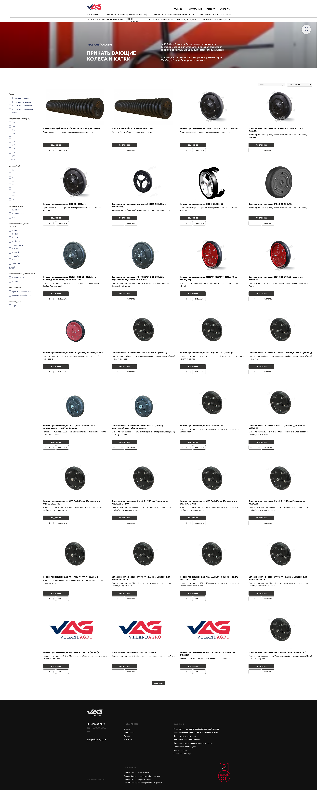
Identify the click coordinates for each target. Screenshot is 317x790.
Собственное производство (185, 747)
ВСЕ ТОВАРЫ (93, 14)
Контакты (128, 739)
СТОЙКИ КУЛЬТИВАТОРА (161, 19)
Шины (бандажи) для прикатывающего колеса (193, 743)
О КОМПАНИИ (195, 9)
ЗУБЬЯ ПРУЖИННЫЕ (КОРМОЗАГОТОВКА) (174, 14)
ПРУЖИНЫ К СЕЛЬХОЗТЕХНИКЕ (215, 14)
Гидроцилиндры (180, 750)
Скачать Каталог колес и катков (136, 773)
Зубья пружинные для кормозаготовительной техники (196, 732)
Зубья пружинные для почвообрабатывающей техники (196, 729)
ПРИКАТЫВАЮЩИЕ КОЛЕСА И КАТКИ (105, 19)
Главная (127, 729)
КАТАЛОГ (210, 9)
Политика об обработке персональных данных (143, 783)
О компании (128, 732)
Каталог (127, 736)
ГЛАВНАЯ (178, 9)
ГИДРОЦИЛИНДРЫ (186, 19)
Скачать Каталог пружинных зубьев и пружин (142, 776)
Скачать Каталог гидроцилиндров (137, 780)
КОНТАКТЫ (225, 9)
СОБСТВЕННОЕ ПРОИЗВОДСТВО (216, 19)
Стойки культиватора (182, 754)
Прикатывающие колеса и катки (187, 739)
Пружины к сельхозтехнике (185, 736)
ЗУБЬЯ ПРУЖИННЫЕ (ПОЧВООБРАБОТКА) (127, 14)
